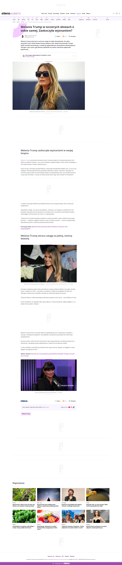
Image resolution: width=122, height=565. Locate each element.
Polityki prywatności (55, 559)
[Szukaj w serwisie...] (113, 13)
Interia (14, 21)
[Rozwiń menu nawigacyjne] (119, 13)
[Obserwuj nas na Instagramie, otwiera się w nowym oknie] (71, 407)
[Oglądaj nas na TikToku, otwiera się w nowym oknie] (74, 407)
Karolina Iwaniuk (32, 35)
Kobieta (18, 21)
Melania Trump (25, 160)
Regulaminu (45, 559)
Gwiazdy (22, 21)
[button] (56, 13)
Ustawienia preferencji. (63, 559)
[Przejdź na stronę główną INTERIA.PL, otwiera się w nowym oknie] (6, 13)
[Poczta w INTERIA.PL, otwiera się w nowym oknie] (116, 13)
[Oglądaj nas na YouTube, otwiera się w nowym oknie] (69, 407)
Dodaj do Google (37, 56)
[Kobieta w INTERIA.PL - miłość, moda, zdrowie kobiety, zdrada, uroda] (16, 13)
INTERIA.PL (76, 559)
